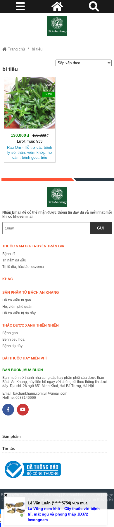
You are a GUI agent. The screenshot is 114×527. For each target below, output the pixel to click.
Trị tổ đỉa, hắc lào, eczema (23, 267)
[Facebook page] (8, 409)
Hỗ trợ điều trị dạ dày (19, 313)
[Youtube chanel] (23, 409)
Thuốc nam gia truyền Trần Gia (33, 246)
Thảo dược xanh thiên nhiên (30, 325)
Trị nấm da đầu (14, 260)
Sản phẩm (11, 436)
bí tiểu (37, 49)
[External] (54, 470)
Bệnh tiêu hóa (13, 339)
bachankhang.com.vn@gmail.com (40, 393)
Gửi (100, 228)
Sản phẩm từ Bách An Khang (30, 292)
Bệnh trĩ (8, 254)
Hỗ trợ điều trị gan (16, 300)
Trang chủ (16, 49)
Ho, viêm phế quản (17, 307)
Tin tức (8, 448)
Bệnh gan (10, 333)
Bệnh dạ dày (12, 346)
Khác (7, 279)
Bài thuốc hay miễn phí (24, 358)
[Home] (57, 26)
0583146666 (25, 398)
